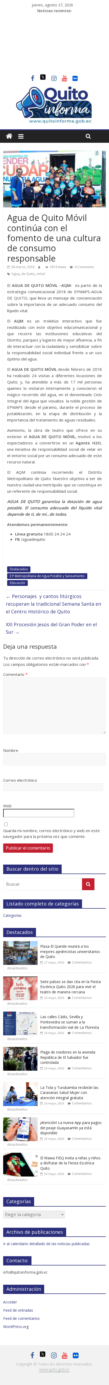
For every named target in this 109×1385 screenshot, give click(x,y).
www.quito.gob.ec (54, 1369)
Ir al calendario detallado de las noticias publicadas (46, 1243)
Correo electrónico (20, 780)
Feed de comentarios (21, 1318)
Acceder (10, 1302)
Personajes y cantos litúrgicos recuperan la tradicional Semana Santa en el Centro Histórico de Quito (53, 604)
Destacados (19, 569)
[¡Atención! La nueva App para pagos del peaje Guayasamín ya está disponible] (20, 1120)
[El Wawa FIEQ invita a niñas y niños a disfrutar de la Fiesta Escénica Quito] (20, 1155)
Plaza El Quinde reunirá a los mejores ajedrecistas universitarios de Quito (70, 951)
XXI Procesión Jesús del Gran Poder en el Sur (51, 628)
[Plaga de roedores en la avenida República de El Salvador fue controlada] (20, 1049)
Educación (17, 583)
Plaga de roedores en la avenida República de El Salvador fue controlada (67, 1057)
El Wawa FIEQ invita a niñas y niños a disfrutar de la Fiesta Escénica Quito (70, 1163)
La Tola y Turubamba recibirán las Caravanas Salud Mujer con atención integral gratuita (69, 1092)
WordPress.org (16, 1326)
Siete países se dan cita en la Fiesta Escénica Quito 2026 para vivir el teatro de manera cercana (70, 986)
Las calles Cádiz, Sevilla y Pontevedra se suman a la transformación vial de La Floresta (69, 1022)
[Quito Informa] (54, 89)
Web (7, 805)
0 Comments (84, 267)
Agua (15, 274)
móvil (41, 274)
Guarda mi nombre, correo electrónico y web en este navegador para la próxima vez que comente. (51, 833)
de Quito (28, 274)
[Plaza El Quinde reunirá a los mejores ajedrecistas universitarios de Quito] (20, 943)
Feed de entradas (18, 1310)
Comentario (15, 674)
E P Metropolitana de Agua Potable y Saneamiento (47, 576)
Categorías (12, 915)
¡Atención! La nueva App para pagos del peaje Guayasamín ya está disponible (71, 1127)
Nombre (10, 750)
